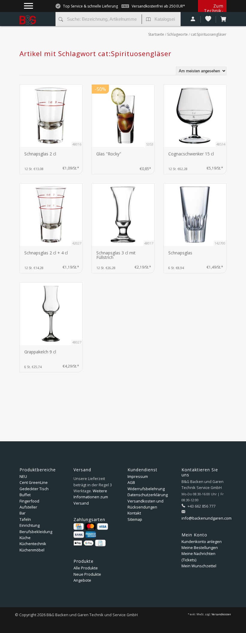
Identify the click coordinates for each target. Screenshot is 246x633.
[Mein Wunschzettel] (208, 19)
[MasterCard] (90, 526)
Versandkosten (221, 614)
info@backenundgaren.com (207, 518)
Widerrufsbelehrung (146, 488)
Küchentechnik (33, 543)
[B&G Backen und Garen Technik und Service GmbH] (35, 15)
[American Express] (91, 534)
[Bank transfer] (79, 534)
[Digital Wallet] (84, 543)
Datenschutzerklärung (148, 494)
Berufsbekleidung (36, 531)
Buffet (25, 494)
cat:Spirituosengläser (208, 34)
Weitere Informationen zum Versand (91, 497)
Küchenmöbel (32, 550)
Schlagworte (177, 34)
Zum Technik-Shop (214, 10)
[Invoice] (100, 543)
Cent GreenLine (34, 482)
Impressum (138, 476)
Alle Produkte (86, 568)
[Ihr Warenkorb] (221, 19)
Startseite (156, 34)
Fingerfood (29, 501)
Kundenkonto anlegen (202, 541)
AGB (131, 482)
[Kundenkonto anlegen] (193, 19)
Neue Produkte (87, 574)
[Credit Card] (79, 526)
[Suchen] (60, 19)
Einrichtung (30, 525)
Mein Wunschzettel (199, 565)
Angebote (82, 580)
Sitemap (135, 519)
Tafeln (25, 519)
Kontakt (134, 513)
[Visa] (102, 526)
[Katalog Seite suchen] (148, 19)
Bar (23, 513)
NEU (23, 476)
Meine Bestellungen (200, 547)
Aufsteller (28, 507)
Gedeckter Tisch (34, 488)
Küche (25, 537)
